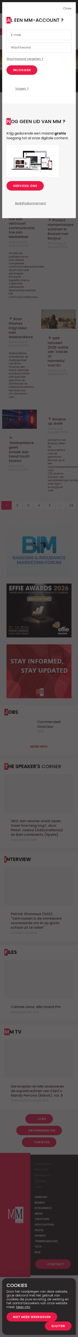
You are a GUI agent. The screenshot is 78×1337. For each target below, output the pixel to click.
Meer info (23, 1307)
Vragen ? (22, 88)
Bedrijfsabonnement (30, 203)
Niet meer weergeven (32, 1317)
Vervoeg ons (25, 186)
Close (67, 8)
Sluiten (58, 1326)
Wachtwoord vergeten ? (24, 59)
